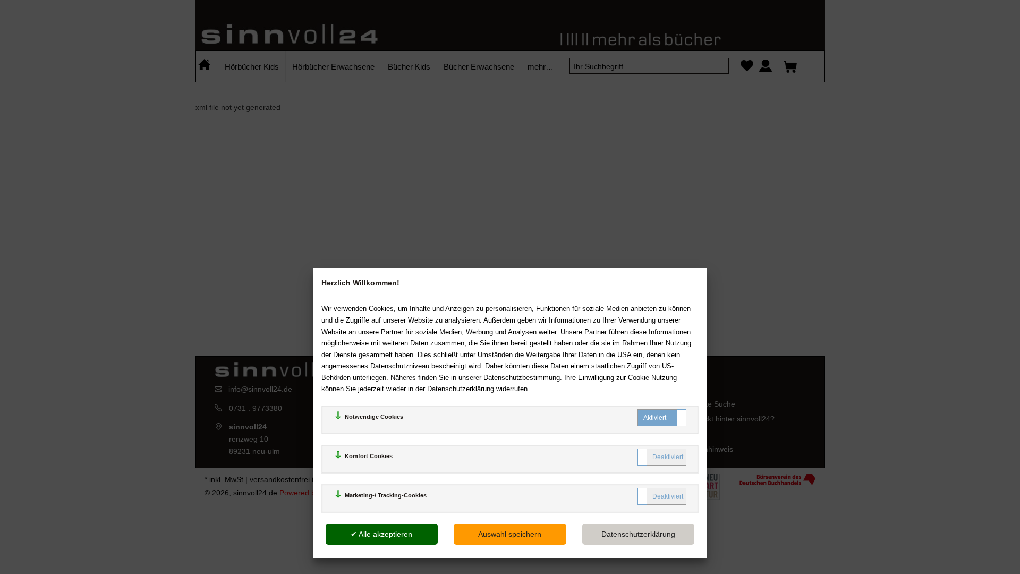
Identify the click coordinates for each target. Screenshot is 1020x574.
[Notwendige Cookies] (662, 417)
